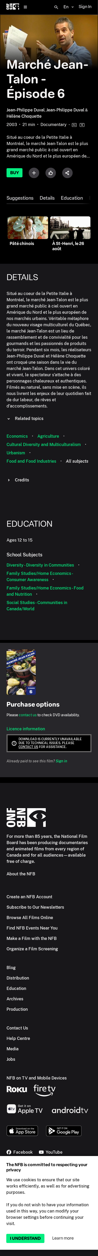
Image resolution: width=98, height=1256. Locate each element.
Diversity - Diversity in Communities (40, 565)
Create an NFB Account (29, 896)
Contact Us (17, 1028)
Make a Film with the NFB (32, 938)
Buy (14, 172)
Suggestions (20, 198)
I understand (25, 1238)
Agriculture (48, 436)
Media (13, 1048)
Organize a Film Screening (32, 948)
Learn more (63, 1238)
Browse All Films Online (30, 917)
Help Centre (18, 1038)
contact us (28, 715)
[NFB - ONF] (12, 7)
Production (17, 1009)
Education (72, 198)
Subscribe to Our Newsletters (35, 907)
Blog (11, 967)
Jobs (11, 1059)
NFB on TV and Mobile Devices (37, 1078)
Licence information (26, 728)
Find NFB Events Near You (32, 928)
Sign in (61, 761)
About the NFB (21, 873)
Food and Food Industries (31, 461)
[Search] (56, 7)
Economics (17, 436)
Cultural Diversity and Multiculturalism (44, 444)
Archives (15, 998)
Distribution (18, 978)
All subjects (77, 461)
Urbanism (16, 452)
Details (47, 198)
